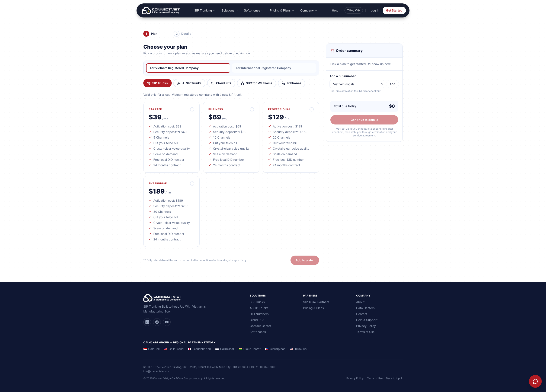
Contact (361, 314)
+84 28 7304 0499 (243, 367)
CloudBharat (252, 349)
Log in (375, 10)
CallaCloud (176, 349)
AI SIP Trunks (192, 83)
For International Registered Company (263, 68)
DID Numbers (259, 314)
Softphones (252, 10)
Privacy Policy (366, 326)
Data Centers (365, 308)
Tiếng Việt (353, 10)
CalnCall (154, 349)
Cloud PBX (223, 83)
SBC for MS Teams (259, 83)
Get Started (394, 10)
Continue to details (364, 120)
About (360, 302)
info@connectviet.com (156, 371)
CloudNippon (202, 349)
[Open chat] (535, 381)
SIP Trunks (160, 83)
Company (307, 10)
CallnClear (227, 349)
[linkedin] (147, 322)
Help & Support (367, 320)
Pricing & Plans (280, 10)
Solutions (228, 10)
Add (392, 84)
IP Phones (294, 83)
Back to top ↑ (394, 378)
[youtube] (167, 322)
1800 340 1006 (266, 367)
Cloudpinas (277, 349)
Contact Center (260, 326)
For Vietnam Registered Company (174, 68)
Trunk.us (300, 349)
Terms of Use (365, 332)
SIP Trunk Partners (316, 302)
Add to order (305, 260)
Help (335, 10)
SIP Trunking (203, 10)
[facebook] (157, 322)
